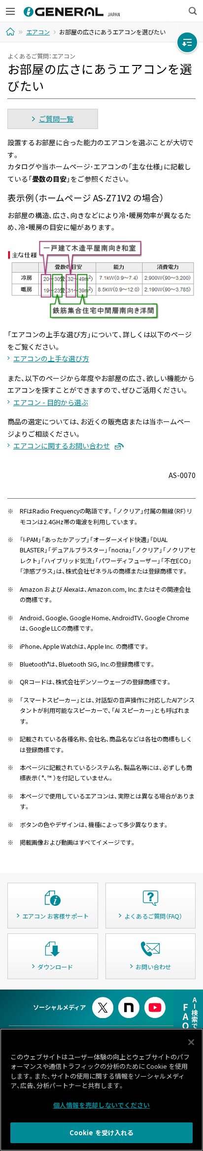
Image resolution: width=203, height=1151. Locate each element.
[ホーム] (11, 31)
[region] (101, 1089)
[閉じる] (191, 1042)
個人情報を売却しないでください (101, 1105)
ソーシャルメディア (59, 1007)
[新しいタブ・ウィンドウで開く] (102, 1001)
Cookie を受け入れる (101, 1132)
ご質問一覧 (56, 119)
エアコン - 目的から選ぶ (50, 402)
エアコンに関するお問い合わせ (61, 445)
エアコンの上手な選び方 (51, 358)
